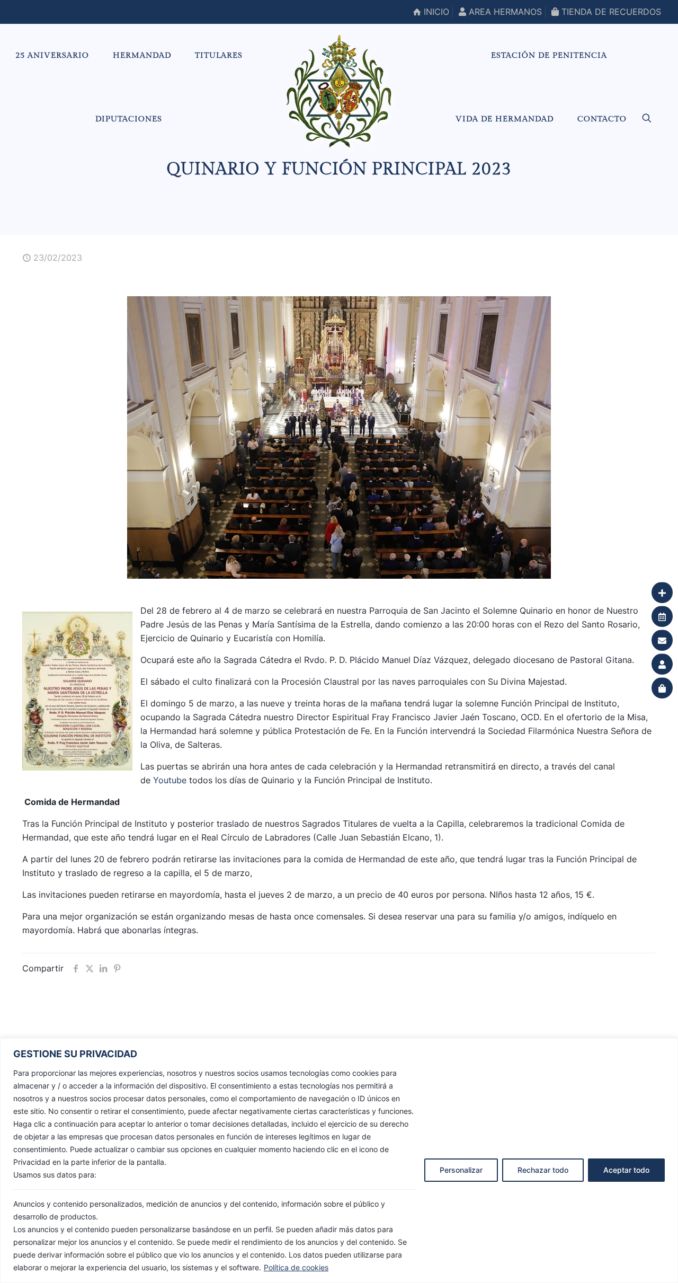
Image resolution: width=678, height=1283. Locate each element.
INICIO (435, 11)
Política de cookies (296, 1267)
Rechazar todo (543, 1169)
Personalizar (461, 1169)
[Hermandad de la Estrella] (338, 91)
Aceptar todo (626, 1169)
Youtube (169, 780)
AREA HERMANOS (504, 11)
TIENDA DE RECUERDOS (610, 11)
